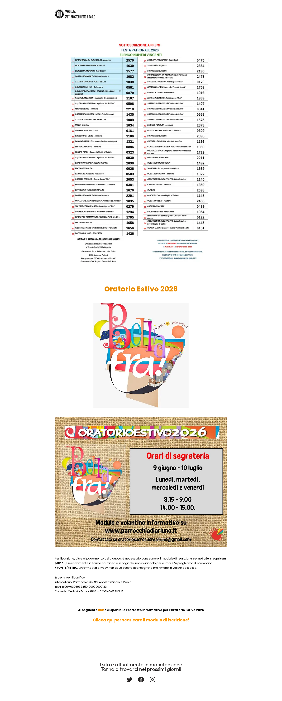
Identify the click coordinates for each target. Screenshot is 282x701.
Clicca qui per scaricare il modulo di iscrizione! (141, 620)
